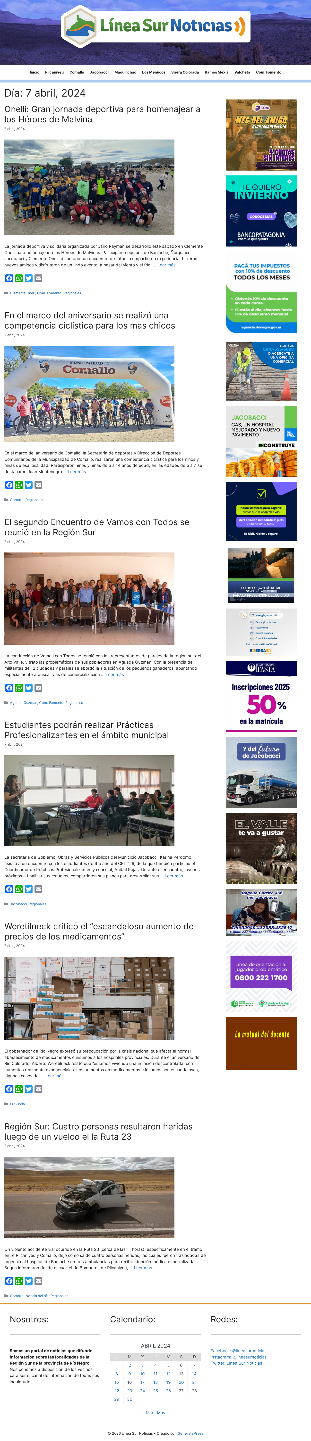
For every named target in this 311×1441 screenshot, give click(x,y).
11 (155, 1373)
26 (168, 1390)
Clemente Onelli (22, 293)
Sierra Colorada (185, 72)
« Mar (147, 1412)
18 (155, 1382)
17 (142, 1382)
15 (116, 1382)
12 (168, 1373)
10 (142, 1373)
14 (194, 1373)
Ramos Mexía (217, 72)
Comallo (76, 72)
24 (142, 1390)
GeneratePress (191, 1433)
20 (181, 1382)
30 (129, 1399)
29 (116, 1399)
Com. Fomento (268, 72)
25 (155, 1390)
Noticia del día (37, 1296)
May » (163, 1412)
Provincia (17, 1104)
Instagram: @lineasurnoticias (239, 1357)
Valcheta (242, 72)
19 (168, 1382)
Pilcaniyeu (54, 72)
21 (194, 1382)
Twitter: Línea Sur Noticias (236, 1363)
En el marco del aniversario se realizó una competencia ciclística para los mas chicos (89, 320)
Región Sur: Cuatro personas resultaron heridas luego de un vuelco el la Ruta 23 (98, 1131)
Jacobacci (99, 72)
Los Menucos (153, 72)
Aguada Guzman (23, 702)
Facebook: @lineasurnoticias (239, 1350)
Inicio (34, 72)
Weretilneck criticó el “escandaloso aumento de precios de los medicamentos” (99, 931)
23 (129, 1390)
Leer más (166, 265)
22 (116, 1390)
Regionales (72, 293)
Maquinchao (125, 72)
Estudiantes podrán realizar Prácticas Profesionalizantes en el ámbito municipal (86, 730)
